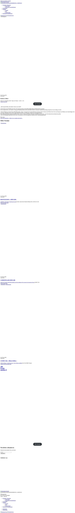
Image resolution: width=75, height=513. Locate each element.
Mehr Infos (6, 202)
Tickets (1, 101)
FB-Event (5, 101)
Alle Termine (37, 103)
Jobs (6, 11)
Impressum (5, 508)
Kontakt (4, 9)
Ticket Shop (7, 6)
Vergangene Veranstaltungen (10, 7)
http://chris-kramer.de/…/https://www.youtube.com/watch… (11, 118)
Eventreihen (5, 8)
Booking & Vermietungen (7, 13)
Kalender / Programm (7, 5)
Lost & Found (7, 12)
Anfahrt (6, 10)
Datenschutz (5, 509)
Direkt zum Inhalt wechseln (5, 0)
